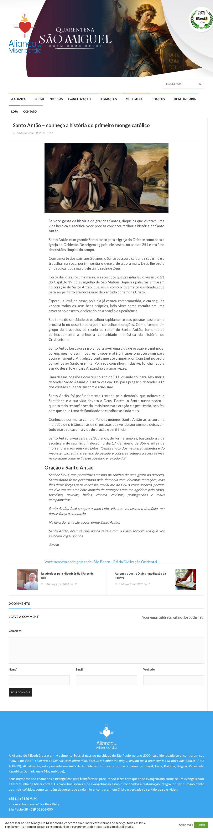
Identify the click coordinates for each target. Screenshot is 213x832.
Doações (158, 99)
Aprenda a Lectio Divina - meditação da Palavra (140, 575)
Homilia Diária (185, 99)
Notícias (56, 99)
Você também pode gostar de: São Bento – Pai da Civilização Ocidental (101, 561)
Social (40, 99)
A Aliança (18, 99)
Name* (13, 669)
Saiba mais (186, 825)
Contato (30, 111)
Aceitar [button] (201, 824)
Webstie (149, 669)
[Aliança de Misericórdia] (26, 30)
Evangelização (79, 99)
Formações (108, 99)
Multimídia (134, 99)
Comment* (15, 630)
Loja (14, 111)
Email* (80, 669)
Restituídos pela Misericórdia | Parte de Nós (67, 575)
